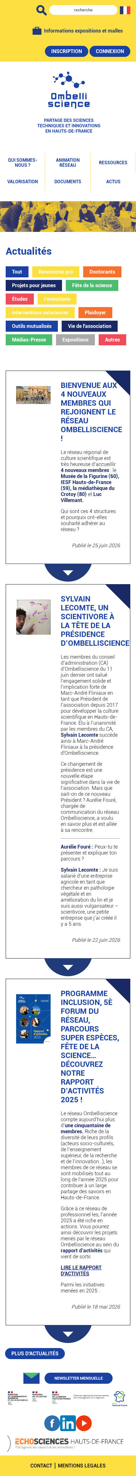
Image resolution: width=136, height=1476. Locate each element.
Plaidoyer (95, 313)
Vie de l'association (89, 326)
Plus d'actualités (35, 1354)
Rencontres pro (56, 272)
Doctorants (102, 272)
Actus (113, 181)
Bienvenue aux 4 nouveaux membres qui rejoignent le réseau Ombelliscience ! (91, 412)
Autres (112, 340)
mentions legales (82, 1466)
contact (41, 1466)
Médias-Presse (29, 340)
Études (20, 299)
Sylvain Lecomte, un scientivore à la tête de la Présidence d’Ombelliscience (95, 621)
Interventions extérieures (40, 313)
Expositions (75, 340)
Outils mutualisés (32, 326)
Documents (67, 181)
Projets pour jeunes (34, 285)
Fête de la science (92, 285)
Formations (57, 299)
